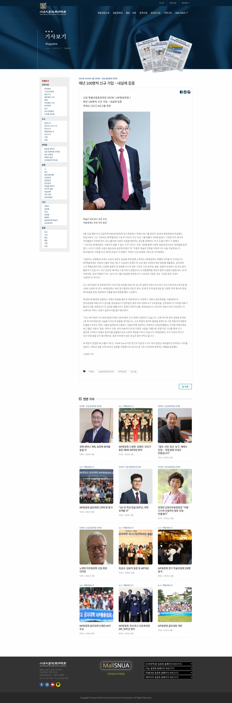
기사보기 (67, 48)
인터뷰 (44, 145)
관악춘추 (47, 89)
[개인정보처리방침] (116, 673)
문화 (43, 165)
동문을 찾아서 (49, 149)
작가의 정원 (48, 189)
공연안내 (47, 180)
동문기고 (47, 94)
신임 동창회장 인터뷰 (52, 151)
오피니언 (45, 85)
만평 (46, 100)
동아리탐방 (48, 197)
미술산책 (47, 191)
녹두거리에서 (49, 111)
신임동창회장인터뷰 (106, 371)
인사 (46, 232)
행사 (46, 237)
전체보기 (45, 81)
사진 (46, 212)
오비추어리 (48, 223)
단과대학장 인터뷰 (51, 160)
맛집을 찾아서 (49, 186)
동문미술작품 (49, 175)
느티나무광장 (49, 91)
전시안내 (47, 183)
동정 (43, 228)
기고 (43, 202)
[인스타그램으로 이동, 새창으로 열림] (47, 684)
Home (48, 48)
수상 (46, 235)
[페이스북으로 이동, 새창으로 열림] (41, 684)
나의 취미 (47, 194)
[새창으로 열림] (181, 92)
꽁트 (46, 172)
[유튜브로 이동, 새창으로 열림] (52, 684)
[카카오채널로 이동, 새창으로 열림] (58, 684)
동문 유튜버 (48, 154)
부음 (46, 246)
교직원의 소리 (49, 103)
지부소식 (47, 128)
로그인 (161, 3)
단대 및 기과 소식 (50, 126)
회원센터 (185, 3)
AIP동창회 (122, 371)
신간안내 (47, 177)
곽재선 (91, 371)
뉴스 (43, 119)
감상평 (46, 209)
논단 (46, 108)
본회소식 (47, 123)
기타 (46, 243)
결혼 (46, 240)
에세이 (46, 217)
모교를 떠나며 (49, 114)
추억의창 (47, 105)
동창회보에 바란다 (51, 220)
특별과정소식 (49, 131)
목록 (187, 386)
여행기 (46, 206)
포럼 (46, 140)
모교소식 (47, 134)
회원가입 (173, 3)
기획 (46, 137)
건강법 (46, 214)
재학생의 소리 (49, 97)
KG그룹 (134, 371)
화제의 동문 (48, 157)
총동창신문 (57, 48)
